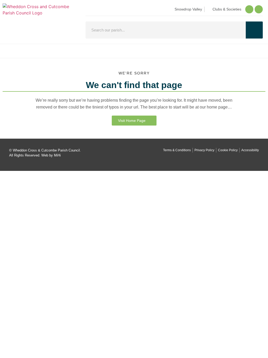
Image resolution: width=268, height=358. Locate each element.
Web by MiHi (51, 155)
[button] (134, 51)
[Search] (254, 30)
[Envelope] (259, 9)
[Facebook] (249, 9)
